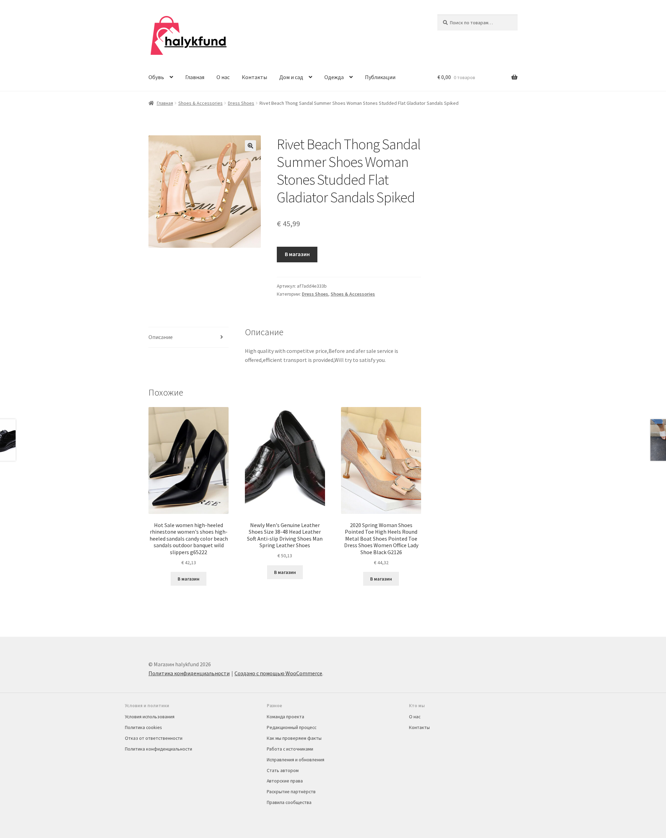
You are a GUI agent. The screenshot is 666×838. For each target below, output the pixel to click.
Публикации (380, 77)
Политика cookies (143, 727)
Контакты (254, 77)
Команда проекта (285, 716)
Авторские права (285, 781)
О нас (223, 77)
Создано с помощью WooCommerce (278, 673)
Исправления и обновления (295, 759)
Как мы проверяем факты (294, 738)
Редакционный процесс (291, 727)
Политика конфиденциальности (189, 673)
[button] (250, 145)
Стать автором (283, 770)
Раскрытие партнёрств (291, 791)
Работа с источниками (290, 749)
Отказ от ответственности (153, 738)
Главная (194, 77)
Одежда (334, 77)
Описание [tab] (160, 336)
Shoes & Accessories (200, 103)
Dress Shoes (241, 103)
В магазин (297, 254)
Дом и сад (291, 77)
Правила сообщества (289, 802)
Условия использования (149, 716)
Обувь (156, 77)
